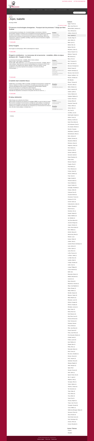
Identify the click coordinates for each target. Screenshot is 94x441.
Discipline (70, 432)
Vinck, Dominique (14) (72, 419)
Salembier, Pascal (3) (72, 360)
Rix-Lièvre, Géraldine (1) (73, 353)
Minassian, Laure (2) (72, 299)
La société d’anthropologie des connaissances (19, 9)
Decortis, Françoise (72, 129)
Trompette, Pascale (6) (73, 405)
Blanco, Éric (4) (71, 58)
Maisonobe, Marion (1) (73, 274)
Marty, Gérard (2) (71, 281)
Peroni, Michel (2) (72, 325)
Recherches (39, 9)
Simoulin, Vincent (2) (72, 370)
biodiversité (54, 61)
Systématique (55, 74)
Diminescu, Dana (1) (72, 143)
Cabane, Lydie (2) (72, 91)
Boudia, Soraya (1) (72, 68)
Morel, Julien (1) (71, 309)
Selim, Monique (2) (72, 365)
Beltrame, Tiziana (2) (72, 54)
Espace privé (54, 439)
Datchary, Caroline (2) (72, 119)
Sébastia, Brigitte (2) (72, 363)
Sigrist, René (70, 367)
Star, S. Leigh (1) (71, 377)
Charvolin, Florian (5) (72, 103)
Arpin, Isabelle (17, 19)
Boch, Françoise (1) (72, 61)
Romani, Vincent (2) (72, 356)
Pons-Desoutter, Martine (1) (74, 335)
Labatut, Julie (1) (71, 241)
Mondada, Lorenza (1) (73, 307)
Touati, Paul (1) (71, 398)
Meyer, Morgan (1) (72, 288)
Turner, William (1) (72, 407)
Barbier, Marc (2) (71, 44)
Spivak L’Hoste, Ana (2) (73, 374)
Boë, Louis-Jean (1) (72, 63)
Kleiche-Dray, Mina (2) (73, 234)
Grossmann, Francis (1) (73, 197)
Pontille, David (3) (72, 337)
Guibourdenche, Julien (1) (73, 204)
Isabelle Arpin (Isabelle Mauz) (20, 81)
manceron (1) (71, 278)
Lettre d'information (79, 1)
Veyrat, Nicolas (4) (72, 414)
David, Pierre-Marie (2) (73, 122)
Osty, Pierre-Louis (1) (72, 316)
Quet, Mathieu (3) (72, 342)
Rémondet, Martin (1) (72, 349)
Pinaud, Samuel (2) (72, 330)
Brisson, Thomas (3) (72, 82)
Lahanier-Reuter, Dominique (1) (75, 243)
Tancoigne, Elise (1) (72, 381)
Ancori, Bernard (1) (72, 30)
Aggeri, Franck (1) (72, 23)
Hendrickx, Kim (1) (72, 211)
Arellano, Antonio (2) (72, 33)
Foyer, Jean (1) (71, 175)
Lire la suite (12, 41)
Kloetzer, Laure (71, 236)
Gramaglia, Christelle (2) (73, 187)
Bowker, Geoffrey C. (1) (73, 75)
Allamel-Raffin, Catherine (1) (74, 28)
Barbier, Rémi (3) (71, 47)
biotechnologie (55, 34)
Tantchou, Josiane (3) (72, 386)
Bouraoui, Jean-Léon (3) (73, 72)
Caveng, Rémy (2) (72, 101)
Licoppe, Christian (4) (72, 262)
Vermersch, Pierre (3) (72, 412)
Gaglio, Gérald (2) (72, 178)
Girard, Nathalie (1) (72, 182)
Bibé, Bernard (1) (71, 56)
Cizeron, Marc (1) (71, 108)
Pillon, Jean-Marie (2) (72, 328)
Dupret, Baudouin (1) (72, 157)
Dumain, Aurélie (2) (72, 152)
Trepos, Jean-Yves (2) (72, 402)
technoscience (55, 37)
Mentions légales (40, 439)
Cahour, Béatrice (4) (72, 94)
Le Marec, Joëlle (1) (72, 255)
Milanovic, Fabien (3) (72, 295)
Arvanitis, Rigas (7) (72, 37)
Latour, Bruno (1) (71, 250)
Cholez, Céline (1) (72, 105)
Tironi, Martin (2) (71, 393)
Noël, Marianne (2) (72, 314)
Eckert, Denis (71, 159)
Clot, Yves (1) (71, 110)
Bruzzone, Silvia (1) (72, 84)
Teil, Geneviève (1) (72, 388)
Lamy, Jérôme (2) (72, 246)
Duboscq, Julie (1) (72, 150)
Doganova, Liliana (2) (72, 145)
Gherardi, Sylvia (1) (72, 180)
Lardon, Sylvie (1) (72, 248)
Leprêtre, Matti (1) (72, 260)
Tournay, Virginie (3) (72, 400)
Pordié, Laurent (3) (72, 339)
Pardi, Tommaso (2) (72, 321)
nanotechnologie (56, 35)
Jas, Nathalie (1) (71, 218)
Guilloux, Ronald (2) (72, 206)
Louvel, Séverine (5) (72, 269)
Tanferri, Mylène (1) (72, 384)
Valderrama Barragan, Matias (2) (75, 410)
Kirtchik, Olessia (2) (72, 232)
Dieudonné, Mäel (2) (72, 140)
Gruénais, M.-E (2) (72, 199)
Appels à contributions (49, 9)
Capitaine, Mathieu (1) (73, 96)
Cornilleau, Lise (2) (72, 112)
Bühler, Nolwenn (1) (72, 86)
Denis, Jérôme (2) (72, 136)
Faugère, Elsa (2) (71, 164)
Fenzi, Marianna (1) (72, 168)
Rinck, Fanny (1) (71, 351)
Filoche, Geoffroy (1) (72, 173)
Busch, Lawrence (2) (72, 89)
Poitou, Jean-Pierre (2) (73, 332)
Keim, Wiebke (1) (71, 229)
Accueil (10, 15)
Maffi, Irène (70, 271)
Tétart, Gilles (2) (71, 391)
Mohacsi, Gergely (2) (72, 304)
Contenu (70, 430)
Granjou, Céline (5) (72, 189)
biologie (54, 68)
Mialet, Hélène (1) (72, 290)
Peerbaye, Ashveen (72, 323)
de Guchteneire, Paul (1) (73, 124)
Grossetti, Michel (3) (72, 194)
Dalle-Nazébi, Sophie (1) (73, 115)
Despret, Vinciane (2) (72, 138)
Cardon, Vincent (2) (72, 98)
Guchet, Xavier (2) (72, 201)
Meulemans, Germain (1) (73, 283)
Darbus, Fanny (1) (72, 117)
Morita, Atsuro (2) (71, 311)
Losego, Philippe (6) (72, 267)
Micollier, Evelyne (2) (72, 292)
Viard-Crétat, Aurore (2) (73, 417)
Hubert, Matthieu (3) (72, 215)
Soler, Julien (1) (71, 372)
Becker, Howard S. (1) (72, 51)
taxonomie (54, 64)
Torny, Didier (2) (71, 395)
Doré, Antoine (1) (71, 147)
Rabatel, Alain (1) (71, 344)
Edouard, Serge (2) (72, 161)
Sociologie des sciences (57, 73)
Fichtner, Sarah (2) (72, 171)
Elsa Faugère (14, 45)
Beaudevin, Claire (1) (72, 49)
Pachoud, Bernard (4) (72, 318)
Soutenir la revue (67, 1)
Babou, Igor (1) (71, 42)
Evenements (71, 9)
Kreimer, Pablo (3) (72, 239)
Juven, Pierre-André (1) (73, 227)
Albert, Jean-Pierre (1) (73, 26)
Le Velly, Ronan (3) (72, 257)
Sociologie (54, 85)
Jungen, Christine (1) (72, 225)
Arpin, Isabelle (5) (72, 35)
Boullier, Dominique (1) (73, 70)
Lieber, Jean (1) (71, 264)
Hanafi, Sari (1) (71, 208)
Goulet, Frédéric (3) (72, 185)
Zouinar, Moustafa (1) (72, 424)
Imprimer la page (63, 25)
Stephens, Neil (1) (72, 379)
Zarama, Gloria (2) (72, 421)
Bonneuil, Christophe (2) (73, 65)
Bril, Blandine (71, 79)
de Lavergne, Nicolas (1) (73, 126)
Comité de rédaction (56, 102)
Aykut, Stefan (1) (71, 40)
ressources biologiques (57, 63)
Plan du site (47, 439)
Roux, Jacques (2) (72, 358)
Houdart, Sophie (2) (72, 213)
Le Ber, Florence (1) (72, 253)
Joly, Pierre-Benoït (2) (72, 220)
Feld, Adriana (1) (71, 166)
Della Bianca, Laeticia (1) (73, 131)
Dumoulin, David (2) (72, 154)
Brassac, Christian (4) (72, 77)
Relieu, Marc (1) (71, 346)
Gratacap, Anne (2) (72, 192)
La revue (33, 9)
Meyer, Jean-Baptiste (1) (73, 285)
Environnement (55, 103)
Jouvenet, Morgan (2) (72, 222)
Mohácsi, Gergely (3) (72, 302)
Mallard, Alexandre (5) (72, 276)
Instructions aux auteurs (61, 9)
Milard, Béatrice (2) (72, 297)
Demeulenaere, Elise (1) (73, 133)
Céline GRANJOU (16, 97)
